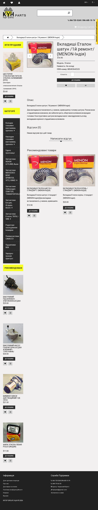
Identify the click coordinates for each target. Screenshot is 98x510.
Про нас (6, 483)
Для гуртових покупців (11, 480)
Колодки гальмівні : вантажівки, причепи (11, 127)
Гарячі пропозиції (10, 151)
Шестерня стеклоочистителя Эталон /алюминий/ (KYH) (12, 77)
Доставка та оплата (10, 487)
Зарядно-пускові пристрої (10, 256)
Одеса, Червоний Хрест (60, 487)
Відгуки (5, 496)
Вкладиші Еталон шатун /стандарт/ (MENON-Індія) (39, 189)
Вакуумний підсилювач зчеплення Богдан (12, 299)
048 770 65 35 (56, 483)
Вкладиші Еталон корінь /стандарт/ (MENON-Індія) (75, 189)
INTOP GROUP (8, 500)
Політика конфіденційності (12, 490)
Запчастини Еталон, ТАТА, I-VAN (12, 216)
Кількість (63, 74)
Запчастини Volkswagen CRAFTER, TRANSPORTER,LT (13, 190)
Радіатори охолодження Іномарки (11, 227)
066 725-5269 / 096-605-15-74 (82, 20)
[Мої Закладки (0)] (13, 3)
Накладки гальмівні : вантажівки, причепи (11, 140)
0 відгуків (71, 40)
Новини (6, 493)
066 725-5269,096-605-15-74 (61, 480)
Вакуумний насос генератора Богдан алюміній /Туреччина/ (12, 348)
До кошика (75, 80)
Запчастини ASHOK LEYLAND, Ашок (12, 161)
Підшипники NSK (11, 246)
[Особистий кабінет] (20, 3)
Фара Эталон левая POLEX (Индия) (12, 446)
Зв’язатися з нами (57, 493)
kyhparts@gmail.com (59, 490)
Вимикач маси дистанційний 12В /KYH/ (11, 398)
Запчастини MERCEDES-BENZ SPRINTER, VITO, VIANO (11, 175)
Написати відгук (81, 40)
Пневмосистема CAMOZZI (12, 237)
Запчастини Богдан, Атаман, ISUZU (11, 204)
